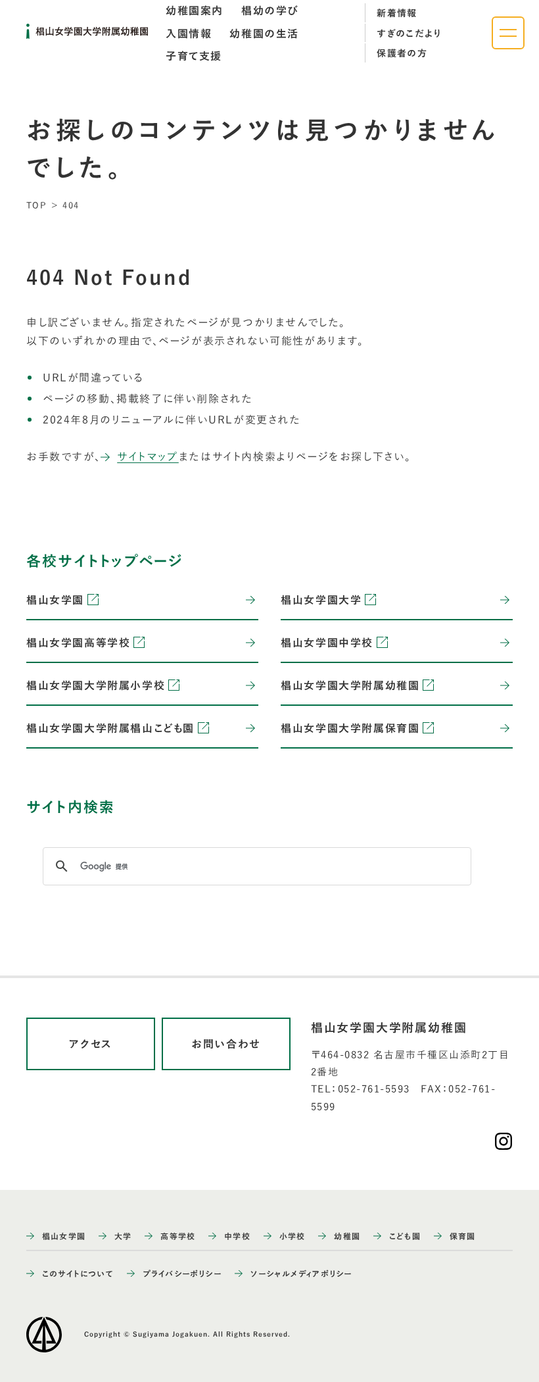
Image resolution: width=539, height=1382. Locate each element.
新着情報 (397, 13)
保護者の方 (402, 53)
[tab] (194, 10)
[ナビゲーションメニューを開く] (508, 32)
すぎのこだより (409, 33)
